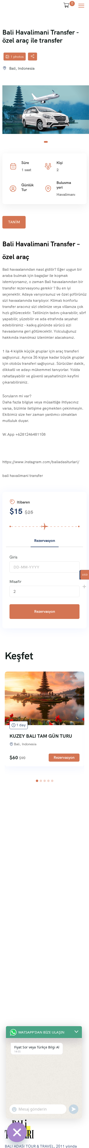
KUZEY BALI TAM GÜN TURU (40, 736)
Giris (13, 557)
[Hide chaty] (17, 1132)
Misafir (15, 581)
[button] (46, 142)
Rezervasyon (44, 611)
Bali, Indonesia (22, 68)
